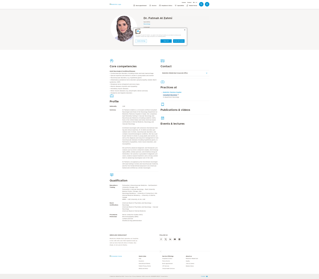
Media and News (143, 268)
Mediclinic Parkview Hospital (172, 92)
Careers (184, 2)
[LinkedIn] (170, 239)
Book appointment (167, 263)
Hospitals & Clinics (167, 258)
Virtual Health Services (168, 268)
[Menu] (207, 4)
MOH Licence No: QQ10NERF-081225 (151, 276)
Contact (189, 2)
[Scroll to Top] (160, 251)
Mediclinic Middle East (192, 258)
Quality (188, 261)
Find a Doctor (166, 261)
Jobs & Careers (190, 263)
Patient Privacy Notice (145, 266)
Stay (140, 258)
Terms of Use (128, 276)
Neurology (147, 24)
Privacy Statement (137, 276)
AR (196, 2)
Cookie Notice (164, 276)
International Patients (144, 263)
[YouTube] (174, 239)
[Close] (185, 30)
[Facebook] (161, 239)
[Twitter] (165, 239)
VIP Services (165, 266)
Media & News (190, 266)
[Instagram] (179, 239)
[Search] (201, 4)
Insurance (141, 261)
